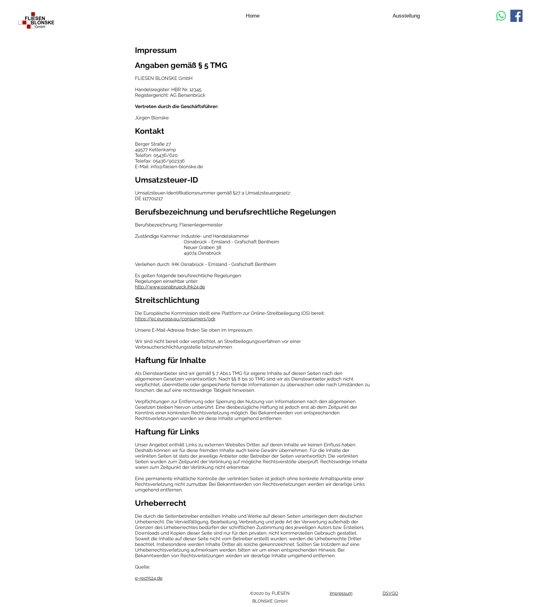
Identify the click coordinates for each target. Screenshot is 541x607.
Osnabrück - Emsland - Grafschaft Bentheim (228, 264)
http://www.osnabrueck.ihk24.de (170, 287)
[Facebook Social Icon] (516, 16)
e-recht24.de (148, 578)
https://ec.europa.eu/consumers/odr (175, 319)
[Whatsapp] (501, 16)
